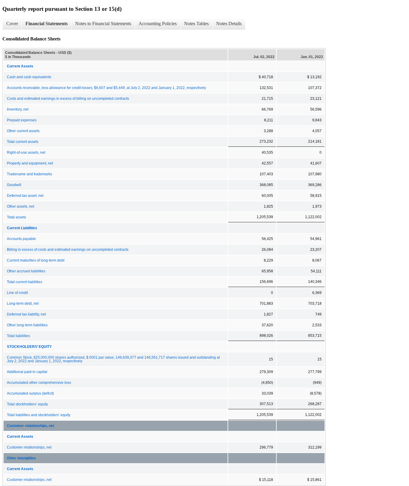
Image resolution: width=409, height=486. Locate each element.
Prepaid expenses (22, 120)
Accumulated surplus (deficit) (30, 393)
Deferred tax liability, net (26, 314)
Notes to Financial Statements (103, 23)
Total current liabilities (24, 282)
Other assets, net (20, 206)
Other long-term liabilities (27, 325)
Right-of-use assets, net (26, 152)
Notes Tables (196, 23)
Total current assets (22, 142)
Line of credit (17, 293)
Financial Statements (46, 23)
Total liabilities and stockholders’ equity (38, 415)
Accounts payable (21, 239)
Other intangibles (21, 458)
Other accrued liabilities (26, 271)
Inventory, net (17, 109)
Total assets (16, 217)
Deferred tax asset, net (25, 195)
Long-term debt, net (23, 303)
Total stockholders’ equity (27, 404)
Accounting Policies (158, 23)
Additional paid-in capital (27, 372)
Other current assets (23, 131)
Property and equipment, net (30, 163)
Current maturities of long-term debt (35, 260)
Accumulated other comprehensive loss (39, 382)
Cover (12, 23)
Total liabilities (18, 336)
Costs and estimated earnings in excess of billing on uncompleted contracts (68, 98)
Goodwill (14, 185)
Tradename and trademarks (29, 174)
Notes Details (229, 23)
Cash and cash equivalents (29, 77)
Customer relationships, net (30, 426)
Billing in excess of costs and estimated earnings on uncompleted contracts (67, 249)
